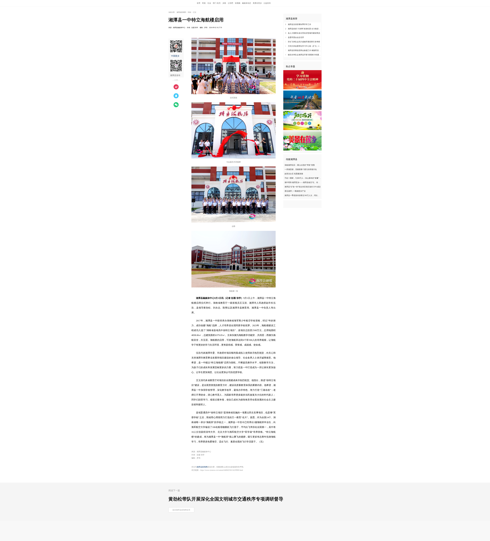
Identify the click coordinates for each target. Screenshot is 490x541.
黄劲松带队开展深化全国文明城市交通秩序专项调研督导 (225, 499)
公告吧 (230, 3)
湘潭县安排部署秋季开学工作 (298, 24)
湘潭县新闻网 (181, 12)
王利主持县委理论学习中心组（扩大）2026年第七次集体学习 (303, 46)
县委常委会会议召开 (294, 37)
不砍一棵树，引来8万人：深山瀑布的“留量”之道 (303, 178)
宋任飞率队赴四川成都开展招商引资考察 (302, 42)
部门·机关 (217, 3)
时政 (204, 3)
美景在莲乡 (257, 3)
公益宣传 (267, 3)
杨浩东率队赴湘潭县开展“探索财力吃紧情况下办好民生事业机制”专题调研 (303, 55)
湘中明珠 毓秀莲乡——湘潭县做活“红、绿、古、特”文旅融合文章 (303, 182)
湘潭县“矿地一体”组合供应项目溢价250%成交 (303, 187)
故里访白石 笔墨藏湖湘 (294, 174)
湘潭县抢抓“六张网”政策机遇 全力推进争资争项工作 (303, 29)
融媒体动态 (246, 3)
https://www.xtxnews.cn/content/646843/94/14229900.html (221, 470)
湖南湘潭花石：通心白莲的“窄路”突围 (300, 165)
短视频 (237, 3)
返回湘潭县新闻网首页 (181, 510)
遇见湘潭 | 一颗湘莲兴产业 (295, 191)
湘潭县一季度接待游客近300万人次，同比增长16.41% (303, 195)
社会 (209, 3)
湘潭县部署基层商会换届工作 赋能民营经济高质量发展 (303, 50)
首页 (198, 3)
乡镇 (224, 3)
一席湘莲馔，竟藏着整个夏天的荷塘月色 (301, 169)
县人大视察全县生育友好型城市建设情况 (302, 33)
